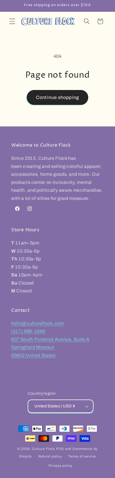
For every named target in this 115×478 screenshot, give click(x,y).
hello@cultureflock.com (37, 323)
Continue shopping (57, 97)
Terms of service (82, 456)
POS (60, 449)
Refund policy (50, 456)
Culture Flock (44, 449)
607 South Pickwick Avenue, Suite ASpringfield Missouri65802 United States (50, 347)
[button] (12, 21)
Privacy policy (61, 466)
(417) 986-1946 (28, 331)
